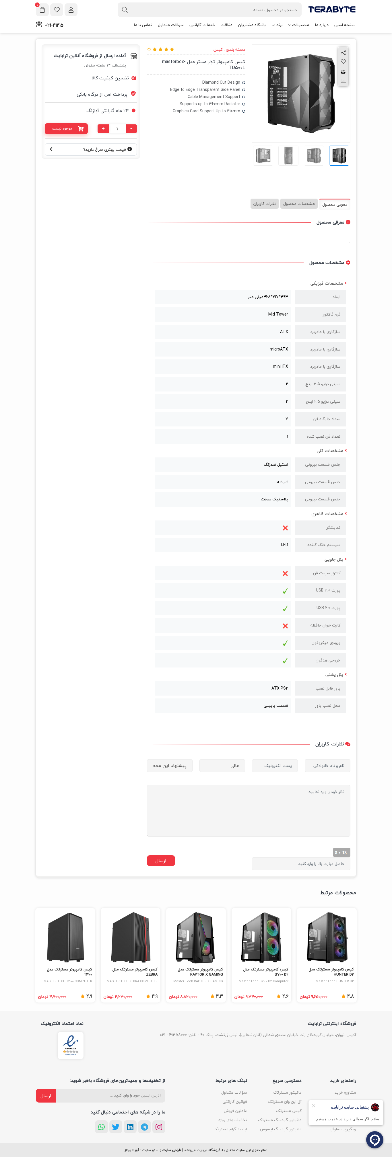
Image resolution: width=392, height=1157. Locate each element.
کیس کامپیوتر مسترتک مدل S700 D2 (265, 972)
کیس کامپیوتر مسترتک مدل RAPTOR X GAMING (200, 972)
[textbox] (210, 10)
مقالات (226, 24)
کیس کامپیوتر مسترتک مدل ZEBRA (135, 972)
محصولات (300, 24)
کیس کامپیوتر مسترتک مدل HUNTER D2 (331, 972)
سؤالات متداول (234, 1092)
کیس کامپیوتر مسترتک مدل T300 (69, 972)
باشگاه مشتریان (252, 24)
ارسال (45, 1096)
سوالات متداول (171, 24)
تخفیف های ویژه (232, 1120)
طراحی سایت (171, 1150)
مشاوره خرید (345, 1092)
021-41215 (54, 25)
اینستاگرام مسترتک (230, 1129)
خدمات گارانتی (202, 24)
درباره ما (322, 24)
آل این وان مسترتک (285, 1102)
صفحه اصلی (344, 24)
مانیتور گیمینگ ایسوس (281, 1129)
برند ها (277, 24)
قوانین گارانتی (235, 1102)
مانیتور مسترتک (287, 1092)
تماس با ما (143, 24)
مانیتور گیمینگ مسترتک (280, 1120)
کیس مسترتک (289, 1111)
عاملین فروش (235, 1111)
